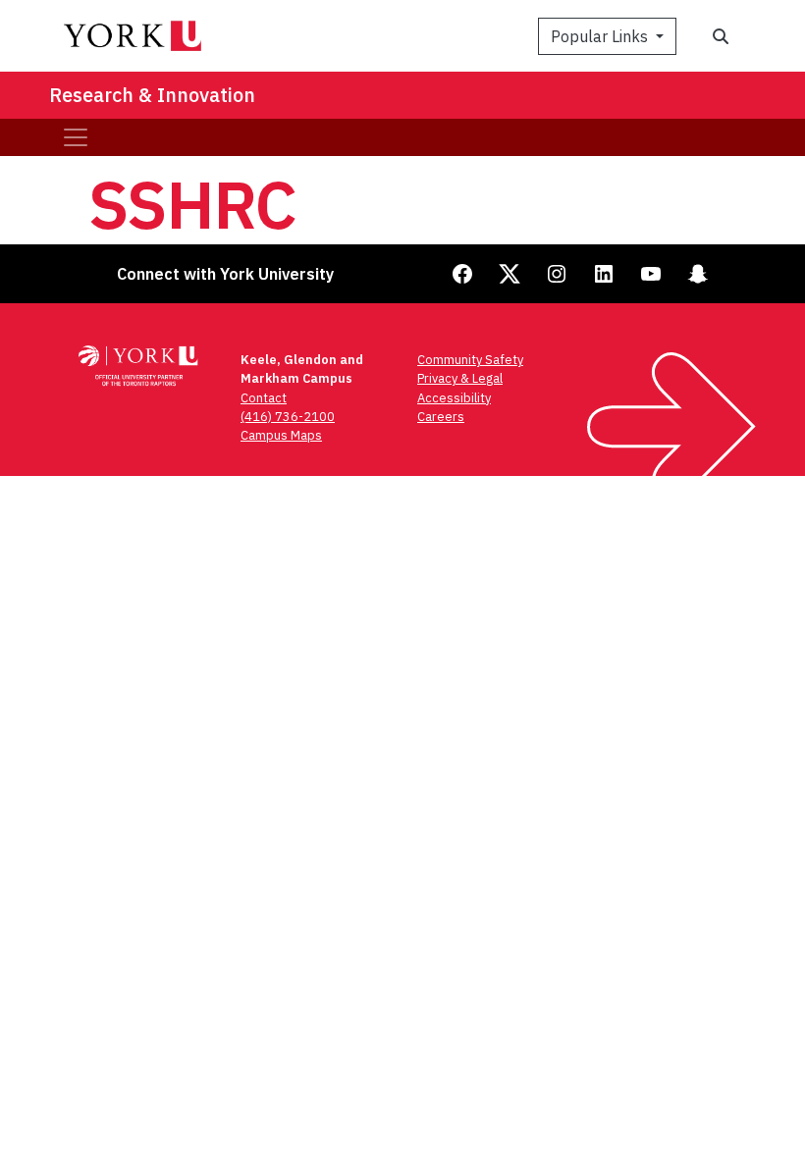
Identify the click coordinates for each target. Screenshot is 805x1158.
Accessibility (454, 398)
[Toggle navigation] (75, 137)
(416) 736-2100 (288, 416)
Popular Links (601, 36)
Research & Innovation (152, 94)
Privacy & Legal (460, 378)
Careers (440, 416)
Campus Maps (281, 435)
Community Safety (470, 359)
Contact (264, 398)
